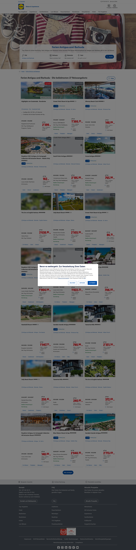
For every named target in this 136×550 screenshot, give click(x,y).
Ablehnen (72, 283)
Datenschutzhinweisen (63, 278)
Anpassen (82, 283)
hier (85, 278)
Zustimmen (92, 283)
